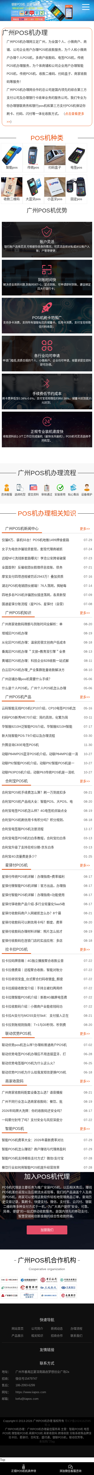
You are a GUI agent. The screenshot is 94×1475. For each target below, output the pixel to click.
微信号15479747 (26, 1378)
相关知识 (37, 1335)
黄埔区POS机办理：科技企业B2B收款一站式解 (35, 660)
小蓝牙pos (54, 199)
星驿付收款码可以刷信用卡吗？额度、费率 (32, 922)
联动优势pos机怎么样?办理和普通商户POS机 (34, 1045)
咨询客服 (6, 494)
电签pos (76, 167)
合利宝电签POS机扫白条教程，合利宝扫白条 (34, 838)
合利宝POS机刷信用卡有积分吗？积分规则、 (34, 820)
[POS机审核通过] (47, 487)
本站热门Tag (47, 1441)
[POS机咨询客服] (7, 487)
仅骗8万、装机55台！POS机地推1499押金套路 (35, 540)
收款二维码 (12, 199)
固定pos (76, 199)
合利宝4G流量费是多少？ (20, 856)
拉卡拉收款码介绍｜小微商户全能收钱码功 (32, 1006)
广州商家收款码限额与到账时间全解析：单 (32, 624)
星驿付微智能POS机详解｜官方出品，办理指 (34, 886)
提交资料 (33, 494)
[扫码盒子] (54, 155)
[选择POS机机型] (20, 487)
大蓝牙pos (33, 199)
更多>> (85, 529)
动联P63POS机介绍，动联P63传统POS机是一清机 (38, 772)
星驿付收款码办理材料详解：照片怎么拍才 (32, 931)
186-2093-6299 (25, 1385)
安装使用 (60, 494)
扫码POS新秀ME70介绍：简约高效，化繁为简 (35, 717)
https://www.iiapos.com (31, 1392)
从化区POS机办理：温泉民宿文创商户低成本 (34, 642)
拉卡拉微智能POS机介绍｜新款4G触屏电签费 (34, 997)
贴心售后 (73, 494)
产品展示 (18, 1335)
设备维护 (86, 494)
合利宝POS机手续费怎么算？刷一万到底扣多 (34, 792)
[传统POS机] (33, 155)
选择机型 (20, 494)
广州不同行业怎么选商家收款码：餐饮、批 (32, 1101)
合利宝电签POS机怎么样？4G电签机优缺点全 (34, 811)
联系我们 (76, 1335)
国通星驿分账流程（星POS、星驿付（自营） (34, 604)
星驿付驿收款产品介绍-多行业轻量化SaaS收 (33, 904)
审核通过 (46, 494)
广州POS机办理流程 (47, 473)
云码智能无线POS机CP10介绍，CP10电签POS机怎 (39, 708)
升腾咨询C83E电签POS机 (20, 745)
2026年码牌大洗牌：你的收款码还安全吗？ (32, 1111)
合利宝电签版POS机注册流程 (23, 829)
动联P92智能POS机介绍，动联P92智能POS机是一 (38, 763)
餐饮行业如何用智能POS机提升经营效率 (31, 1167)
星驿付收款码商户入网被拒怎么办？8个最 (31, 913)
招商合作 (57, 1335)
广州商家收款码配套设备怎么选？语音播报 (32, 1092)
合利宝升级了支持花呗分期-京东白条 (28, 847)
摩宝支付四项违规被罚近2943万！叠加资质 (32, 576)
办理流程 (76, 1328)
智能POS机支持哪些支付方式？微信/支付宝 (33, 1158)
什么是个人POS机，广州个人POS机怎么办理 (34, 688)
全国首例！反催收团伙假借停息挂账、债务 (32, 567)
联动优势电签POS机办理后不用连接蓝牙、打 (34, 1054)
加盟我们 (47, 1230)
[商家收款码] (11, 187)
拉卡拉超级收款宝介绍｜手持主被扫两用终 (32, 988)
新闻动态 (57, 1328)
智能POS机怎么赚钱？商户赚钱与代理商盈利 (34, 1149)
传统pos (33, 167)
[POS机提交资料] (33, 487)
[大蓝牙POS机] (33, 187)
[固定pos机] (76, 187)
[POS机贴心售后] (73, 487)
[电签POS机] (76, 155)
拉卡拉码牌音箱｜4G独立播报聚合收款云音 (33, 961)
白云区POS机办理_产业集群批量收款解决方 (33, 670)
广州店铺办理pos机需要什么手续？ (27, 679)
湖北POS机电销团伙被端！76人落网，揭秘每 (34, 585)
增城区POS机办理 (15, 633)
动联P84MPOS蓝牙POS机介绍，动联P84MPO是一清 (40, 754)
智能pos (12, 167)
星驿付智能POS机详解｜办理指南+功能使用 (33, 895)
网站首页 (18, 1328)
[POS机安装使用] (60, 487)
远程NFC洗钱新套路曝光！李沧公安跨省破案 (34, 558)
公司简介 (37, 1328)
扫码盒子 (54, 167)
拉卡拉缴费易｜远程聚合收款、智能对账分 (32, 970)
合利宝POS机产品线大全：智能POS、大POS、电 (37, 801)
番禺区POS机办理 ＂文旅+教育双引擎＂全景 (33, 651)
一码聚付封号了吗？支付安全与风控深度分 (32, 1120)
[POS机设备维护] (87, 487)
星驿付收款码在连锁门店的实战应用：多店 (32, 940)
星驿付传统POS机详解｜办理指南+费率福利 (33, 876)
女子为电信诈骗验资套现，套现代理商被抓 (32, 549)
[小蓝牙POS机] (54, 187)
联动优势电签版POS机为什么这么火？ (29, 1063)
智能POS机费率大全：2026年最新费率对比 (33, 1140)
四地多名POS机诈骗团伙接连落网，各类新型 (34, 595)
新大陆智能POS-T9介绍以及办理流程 (28, 736)
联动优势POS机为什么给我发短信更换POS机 (34, 1072)
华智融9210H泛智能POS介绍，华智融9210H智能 (37, 726)
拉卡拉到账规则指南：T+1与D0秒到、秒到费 (34, 1025)
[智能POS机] (11, 155)
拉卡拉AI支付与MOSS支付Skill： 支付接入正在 (35, 1015)
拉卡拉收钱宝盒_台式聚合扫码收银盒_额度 (32, 979)
